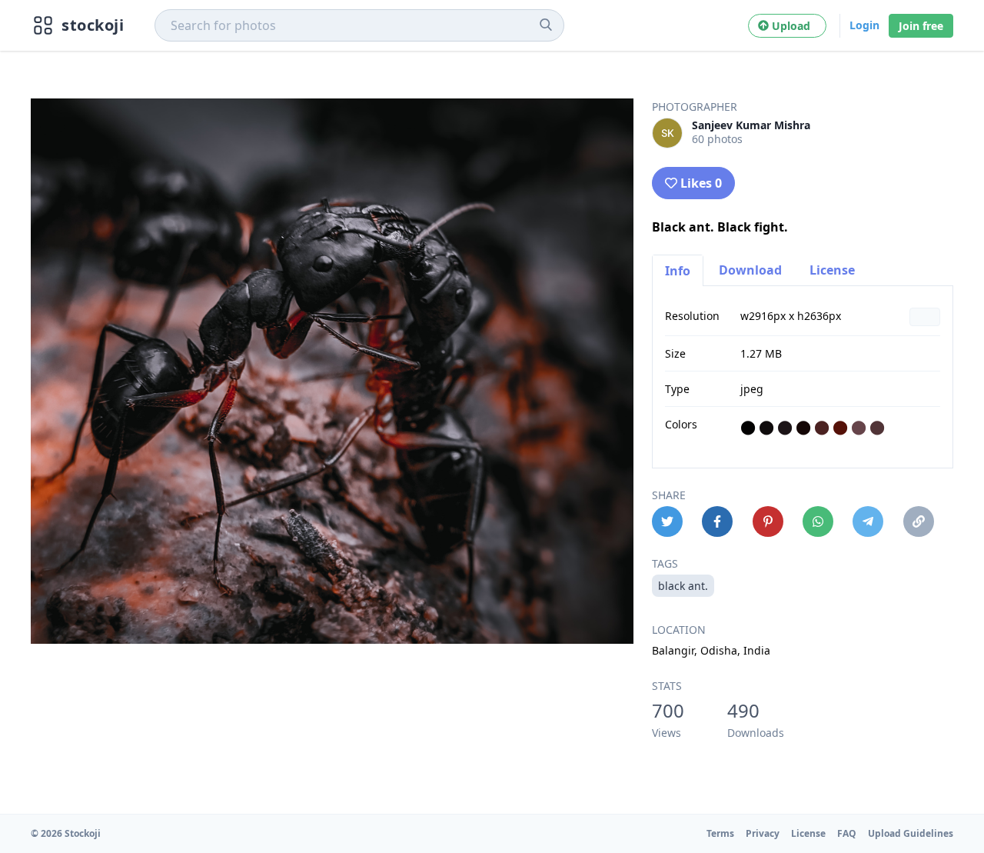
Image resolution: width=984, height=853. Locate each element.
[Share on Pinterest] (768, 521)
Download (750, 270)
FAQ (846, 833)
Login (864, 25)
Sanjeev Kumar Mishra (751, 125)
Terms (720, 833)
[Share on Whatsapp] (818, 521)
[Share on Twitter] (667, 521)
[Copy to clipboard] (918, 521)
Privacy (763, 833)
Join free (921, 25)
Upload (794, 25)
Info (677, 270)
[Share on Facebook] (717, 521)
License (832, 270)
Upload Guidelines (910, 833)
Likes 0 (701, 183)
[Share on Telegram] (868, 521)
